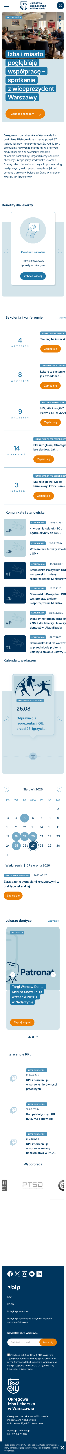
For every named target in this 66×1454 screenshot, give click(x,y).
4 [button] (59, 27)
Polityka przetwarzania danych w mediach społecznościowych (29, 1320)
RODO (10, 1304)
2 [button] (59, 20)
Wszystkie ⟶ (55, 920)
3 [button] (59, 24)
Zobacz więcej (33, 276)
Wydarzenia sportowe (30, 700)
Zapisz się (50, 348)
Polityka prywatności (18, 1311)
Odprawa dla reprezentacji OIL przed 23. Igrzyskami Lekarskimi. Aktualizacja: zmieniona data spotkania (32, 724)
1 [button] (59, 16)
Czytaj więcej (22, 1022)
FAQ (9, 1296)
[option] (33, 248)
